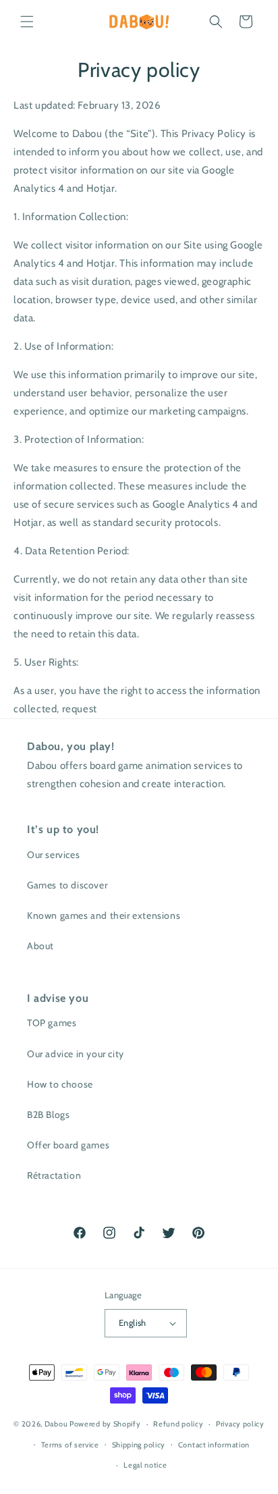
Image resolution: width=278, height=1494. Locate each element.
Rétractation (54, 1175)
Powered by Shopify (105, 1424)
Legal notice (145, 1465)
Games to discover (67, 885)
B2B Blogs (48, 1115)
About (40, 946)
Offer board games (68, 1145)
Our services (53, 855)
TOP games (51, 1023)
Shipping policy (139, 1444)
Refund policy (178, 1424)
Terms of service (70, 1444)
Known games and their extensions (103, 915)
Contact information (214, 1444)
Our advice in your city (75, 1054)
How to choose (60, 1084)
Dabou (56, 1424)
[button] (27, 21)
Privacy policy (240, 1424)
